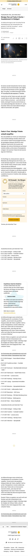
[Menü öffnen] (1, 4)
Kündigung (6, 551)
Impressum (16, 551)
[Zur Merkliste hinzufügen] (26, 38)
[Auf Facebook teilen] (16, 38)
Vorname (4, 196)
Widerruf (22, 551)
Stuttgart (3, 8)
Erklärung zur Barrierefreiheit (17, 549)
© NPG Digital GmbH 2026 (14, 535)
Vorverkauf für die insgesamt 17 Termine (13, 93)
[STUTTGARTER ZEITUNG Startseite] (14, 4)
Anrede (4, 190)
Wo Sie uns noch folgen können (15, 542)
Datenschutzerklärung (9, 313)
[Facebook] (18, 539)
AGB (16, 547)
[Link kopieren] (13, 38)
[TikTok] (15, 539)
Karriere (12, 547)
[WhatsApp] (13, 539)
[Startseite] (3, 527)
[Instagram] (10, 539)
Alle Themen (9, 8)
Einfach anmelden (14, 219)
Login (26, 4)
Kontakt (11, 551)
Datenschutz (21, 547)
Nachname (5, 202)
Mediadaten (7, 549)
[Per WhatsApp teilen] (22, 38)
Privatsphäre (7, 547)
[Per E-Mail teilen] (19, 38)
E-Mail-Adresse (6, 208)
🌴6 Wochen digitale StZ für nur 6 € (14, 1)
